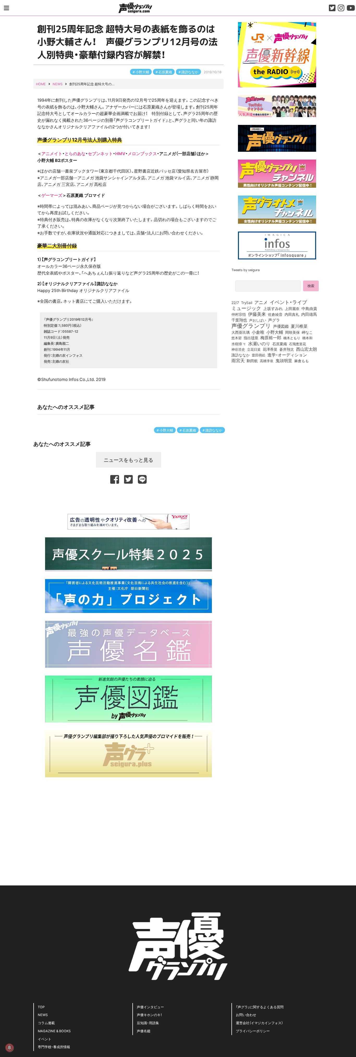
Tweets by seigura (245, 269)
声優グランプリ (251, 325)
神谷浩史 (238, 349)
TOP (41, 1006)
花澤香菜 (270, 349)
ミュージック (246, 308)
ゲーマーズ (51, 195)
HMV (120, 153)
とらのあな (75, 153)
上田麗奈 (292, 308)
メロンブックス (142, 153)
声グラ (274, 320)
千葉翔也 (239, 320)
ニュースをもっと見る (128, 459)
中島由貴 (309, 308)
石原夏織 (165, 71)
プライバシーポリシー (253, 1030)
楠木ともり (291, 337)
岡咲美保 (292, 332)
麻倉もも (301, 360)
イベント (44, 1038)
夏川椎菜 (299, 326)
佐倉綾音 (275, 314)
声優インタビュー (150, 1006)
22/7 (235, 302)
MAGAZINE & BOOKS (54, 1030)
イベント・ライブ (288, 302)
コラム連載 (46, 1022)
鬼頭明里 (283, 360)
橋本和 (307, 337)
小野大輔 (142, 71)
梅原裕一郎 (270, 337)
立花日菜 (254, 349)
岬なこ (307, 332)
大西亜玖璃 (240, 332)
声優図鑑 (281, 326)
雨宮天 (238, 360)
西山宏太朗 (306, 349)
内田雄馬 (309, 314)
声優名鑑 (143, 1030)
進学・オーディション (287, 354)
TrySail (246, 302)
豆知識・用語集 (148, 1022)
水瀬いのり (259, 343)
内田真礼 (292, 314)
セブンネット (100, 153)
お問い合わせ (246, 1014)
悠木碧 (236, 337)
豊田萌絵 (258, 354)
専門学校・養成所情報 (54, 1046)
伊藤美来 (257, 314)
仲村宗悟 (238, 314)
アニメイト (51, 153)
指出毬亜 (251, 337)
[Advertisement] (128, 498)
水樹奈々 (238, 344)
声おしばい (257, 320)
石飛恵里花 (297, 343)
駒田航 (252, 360)
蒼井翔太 (286, 349)
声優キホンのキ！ (149, 1014)
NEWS (43, 1014)
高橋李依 (266, 360)
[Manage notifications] (9, 1047)
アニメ (261, 302)
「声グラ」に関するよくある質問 (260, 1006)
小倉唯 (258, 332)
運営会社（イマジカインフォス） (259, 1022)
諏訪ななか (189, 71)
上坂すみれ (273, 308)
